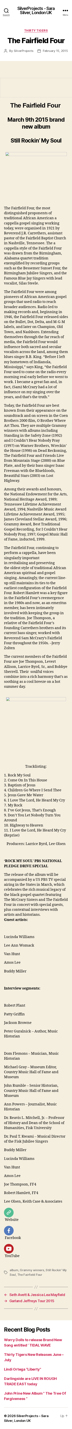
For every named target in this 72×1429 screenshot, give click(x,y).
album (14, 1270)
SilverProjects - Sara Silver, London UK (36, 10)
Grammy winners (32, 1270)
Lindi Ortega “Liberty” (22, 1369)
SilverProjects (23, 51)
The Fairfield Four (29, 1275)
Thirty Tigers (36, 30)
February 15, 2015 (55, 51)
